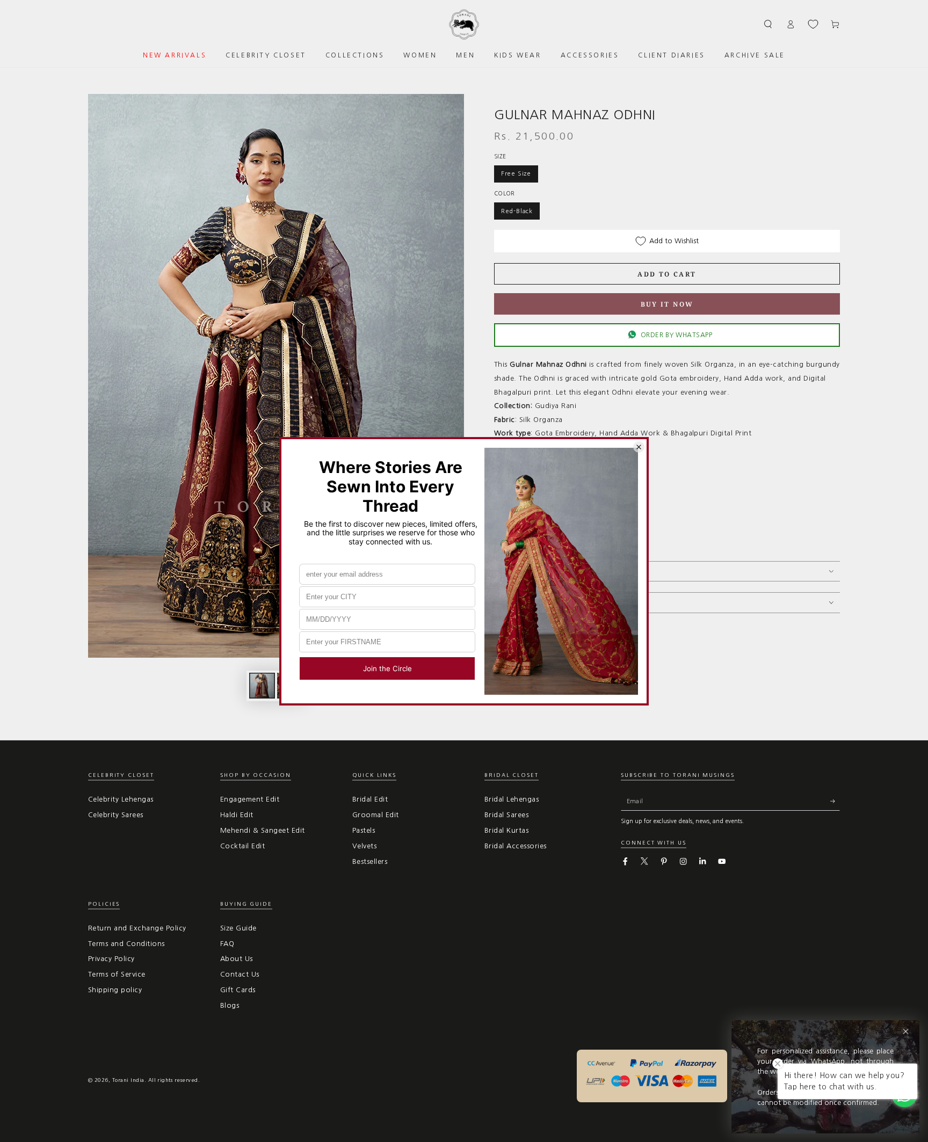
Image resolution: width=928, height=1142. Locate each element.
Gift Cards (238, 989)
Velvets (364, 845)
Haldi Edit (236, 814)
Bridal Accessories (515, 845)
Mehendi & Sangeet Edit (262, 830)
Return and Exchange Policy (137, 928)
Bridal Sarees (506, 814)
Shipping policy (115, 989)
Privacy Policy (111, 958)
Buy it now (667, 304)
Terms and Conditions (126, 943)
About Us (236, 958)
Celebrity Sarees (115, 814)
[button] (768, 23)
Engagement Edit (249, 799)
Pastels (363, 830)
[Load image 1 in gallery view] (262, 686)
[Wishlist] (813, 24)
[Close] (905, 1031)
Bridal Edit (370, 799)
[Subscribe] (835, 800)
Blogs (229, 1005)
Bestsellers (369, 861)
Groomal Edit (375, 814)
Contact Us (239, 974)
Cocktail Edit (242, 845)
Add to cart (666, 274)
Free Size (516, 173)
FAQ (227, 943)
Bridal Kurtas (506, 830)
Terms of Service (117, 974)
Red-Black (517, 211)
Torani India (128, 1080)
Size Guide (238, 928)
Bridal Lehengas (511, 799)
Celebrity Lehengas (121, 799)
